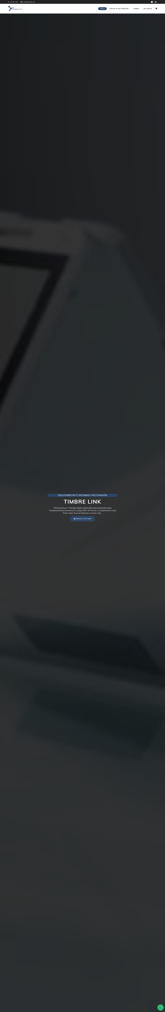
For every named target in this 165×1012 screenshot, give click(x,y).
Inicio (102, 9)
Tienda (136, 9)
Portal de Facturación (119, 9)
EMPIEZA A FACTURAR (83, 519)
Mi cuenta (148, 9)
